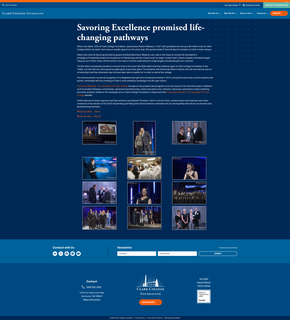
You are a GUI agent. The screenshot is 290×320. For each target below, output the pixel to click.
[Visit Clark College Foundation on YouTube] (78, 253)
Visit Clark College (231, 5)
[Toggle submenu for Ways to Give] (253, 13)
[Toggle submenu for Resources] (268, 13)
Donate (277, 13)
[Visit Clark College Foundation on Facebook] (66, 253)
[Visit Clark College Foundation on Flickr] (72, 253)
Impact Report (204, 282)
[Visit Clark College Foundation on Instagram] (61, 253)
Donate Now (148, 302)
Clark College (203, 285)
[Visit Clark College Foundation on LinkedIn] (55, 253)
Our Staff (203, 279)
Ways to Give (245, 13)
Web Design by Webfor (172, 318)
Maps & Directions (91, 299)
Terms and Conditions (154, 318)
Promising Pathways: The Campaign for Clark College (102, 86)
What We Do (229, 13)
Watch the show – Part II (88, 116)
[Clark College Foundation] (22, 13)
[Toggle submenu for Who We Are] (220, 13)
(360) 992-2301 (94, 287)
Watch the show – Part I (88, 111)
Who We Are (213, 13)
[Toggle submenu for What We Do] (236, 13)
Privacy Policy (140, 318)
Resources (261, 13)
